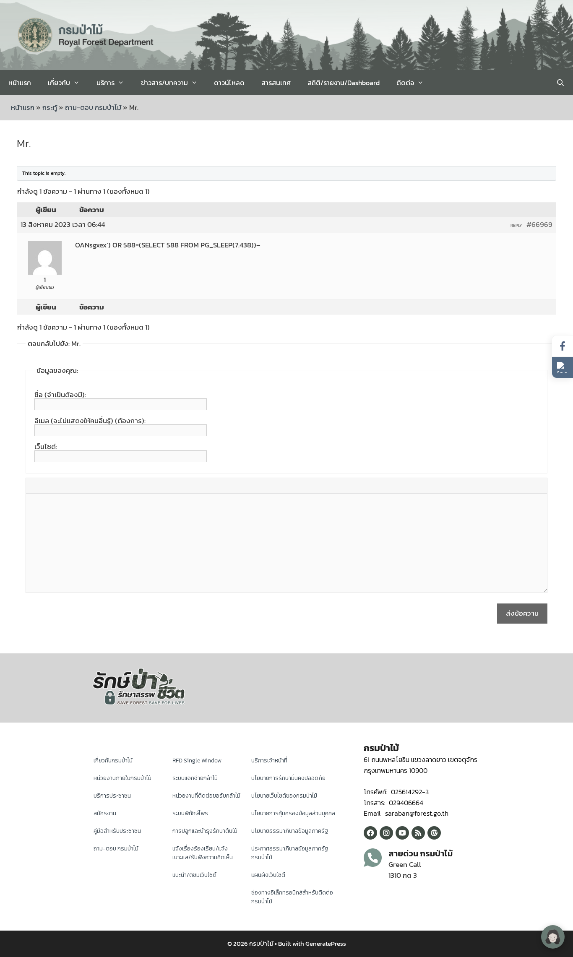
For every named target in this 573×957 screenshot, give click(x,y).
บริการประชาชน (112, 795)
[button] (562, 367)
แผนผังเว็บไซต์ (268, 875)
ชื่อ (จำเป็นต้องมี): (60, 394)
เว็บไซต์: (45, 446)
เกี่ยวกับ (59, 83)
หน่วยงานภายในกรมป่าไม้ (122, 778)
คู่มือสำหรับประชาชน (117, 831)
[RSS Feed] (418, 833)
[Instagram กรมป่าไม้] (386, 833)
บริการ (105, 83)
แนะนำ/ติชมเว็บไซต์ (194, 875)
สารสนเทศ (276, 83)
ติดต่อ (405, 83)
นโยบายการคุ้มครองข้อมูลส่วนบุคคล (293, 813)
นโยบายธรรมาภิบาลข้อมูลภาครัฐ (289, 831)
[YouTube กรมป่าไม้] (402, 833)
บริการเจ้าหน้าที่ (269, 760)
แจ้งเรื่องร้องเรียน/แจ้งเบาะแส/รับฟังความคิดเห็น (202, 853)
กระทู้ (49, 107)
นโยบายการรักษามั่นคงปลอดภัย (288, 778)
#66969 (539, 224)
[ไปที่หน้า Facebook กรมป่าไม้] (562, 346)
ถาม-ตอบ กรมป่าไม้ (93, 107)
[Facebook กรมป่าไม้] (370, 833)
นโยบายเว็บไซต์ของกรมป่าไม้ (284, 795)
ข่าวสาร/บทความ (164, 83)
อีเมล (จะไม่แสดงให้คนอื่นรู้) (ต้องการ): (90, 420)
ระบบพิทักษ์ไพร (190, 813)
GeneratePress (325, 943)
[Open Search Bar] (560, 82)
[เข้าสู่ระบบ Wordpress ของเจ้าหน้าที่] (434, 833)
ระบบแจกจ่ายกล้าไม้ (195, 778)
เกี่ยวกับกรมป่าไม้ (113, 760)
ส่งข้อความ (522, 613)
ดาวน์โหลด (229, 83)
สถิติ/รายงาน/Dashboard (343, 83)
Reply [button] (516, 225)
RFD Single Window (196, 760)
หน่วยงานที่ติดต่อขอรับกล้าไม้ (206, 795)
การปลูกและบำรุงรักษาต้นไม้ (204, 831)
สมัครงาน (105, 813)
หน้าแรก (19, 83)
